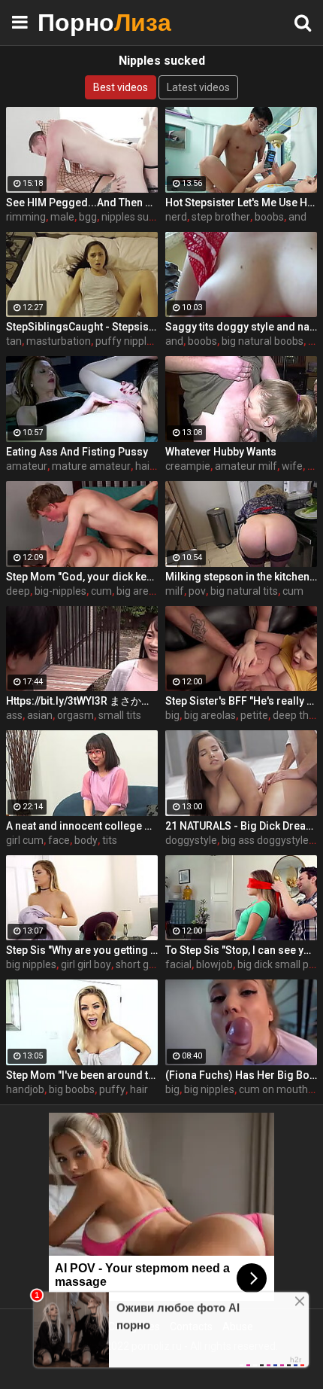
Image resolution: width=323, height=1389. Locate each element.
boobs (269, 217)
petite (254, 715)
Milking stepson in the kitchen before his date (241, 577)
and (297, 217)
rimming (26, 217)
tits (109, 840)
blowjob (214, 964)
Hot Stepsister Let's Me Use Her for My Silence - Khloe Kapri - (241, 202)
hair (139, 1089)
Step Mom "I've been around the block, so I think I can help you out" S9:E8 (82, 1075)
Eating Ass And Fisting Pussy (77, 452)
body (86, 840)
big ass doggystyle (265, 840)
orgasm (75, 715)
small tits (119, 715)
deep (18, 591)
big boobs (72, 1089)
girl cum (25, 840)
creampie (187, 466)
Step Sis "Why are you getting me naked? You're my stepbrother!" (82, 950)
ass (14, 715)
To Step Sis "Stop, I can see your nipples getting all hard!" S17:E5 (241, 950)
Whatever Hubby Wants (220, 452)
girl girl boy (86, 964)
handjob (25, 1089)
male (62, 217)
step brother (221, 217)
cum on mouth (273, 1089)
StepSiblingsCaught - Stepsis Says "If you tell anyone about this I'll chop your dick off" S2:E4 (82, 327)
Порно (75, 22)
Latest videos (198, 87)
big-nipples (60, 591)
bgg (88, 217)
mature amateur (91, 466)
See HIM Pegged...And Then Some (82, 202)
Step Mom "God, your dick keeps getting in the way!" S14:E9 (82, 577)
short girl (136, 964)
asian (40, 715)
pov (197, 591)
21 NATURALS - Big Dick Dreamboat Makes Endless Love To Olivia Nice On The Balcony (241, 826)
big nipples (31, 964)
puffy (112, 1089)
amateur (26, 466)
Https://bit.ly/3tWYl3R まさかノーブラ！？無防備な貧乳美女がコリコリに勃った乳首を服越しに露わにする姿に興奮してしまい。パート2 (82, 701)
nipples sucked (136, 217)
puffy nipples (126, 341)
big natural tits (244, 591)
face (59, 840)
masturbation (58, 341)
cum (101, 591)
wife (292, 466)
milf (174, 591)
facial (178, 964)
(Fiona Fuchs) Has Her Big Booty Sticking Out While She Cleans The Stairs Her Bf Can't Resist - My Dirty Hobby (241, 1075)
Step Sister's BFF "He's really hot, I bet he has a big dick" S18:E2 (241, 701)
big (172, 715)
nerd (176, 217)
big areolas (142, 591)
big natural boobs (262, 341)
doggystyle (191, 840)
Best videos (120, 87)
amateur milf (246, 466)
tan (14, 341)
